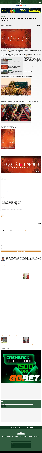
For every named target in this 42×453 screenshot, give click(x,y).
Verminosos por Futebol (14, 209)
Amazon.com (9, 99)
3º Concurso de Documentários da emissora (23, 102)
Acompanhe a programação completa (21, 55)
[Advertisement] (21, 392)
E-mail (2, 245)
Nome (2, 242)
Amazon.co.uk (21, 99)
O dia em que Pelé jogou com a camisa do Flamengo (9, 344)
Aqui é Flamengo (8, 50)
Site (1, 248)
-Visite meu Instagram (4, 265)
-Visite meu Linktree (4, 267)
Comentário (2, 231)
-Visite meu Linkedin (4, 266)
